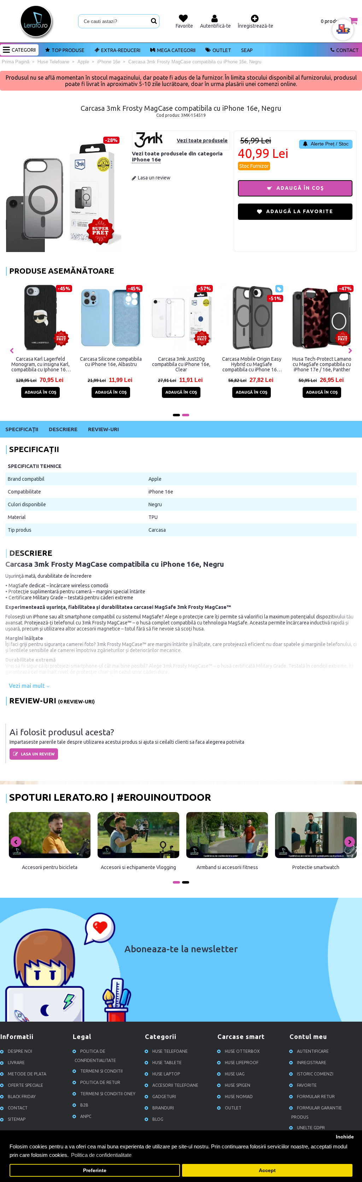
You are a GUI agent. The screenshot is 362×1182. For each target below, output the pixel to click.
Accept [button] (267, 1170)
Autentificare (313, 1051)
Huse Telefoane (170, 1051)
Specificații (21, 429)
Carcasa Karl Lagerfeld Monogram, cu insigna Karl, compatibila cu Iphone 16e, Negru (40, 364)
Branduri (163, 1108)
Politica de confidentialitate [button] (101, 1155)
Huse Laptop (166, 1074)
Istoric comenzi (315, 1074)
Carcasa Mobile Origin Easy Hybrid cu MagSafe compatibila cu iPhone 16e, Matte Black (251, 364)
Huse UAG (235, 1074)
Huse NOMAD (239, 1096)
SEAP (247, 50)
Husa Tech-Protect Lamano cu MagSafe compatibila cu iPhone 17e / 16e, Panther (321, 364)
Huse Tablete (167, 1062)
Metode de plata (27, 1074)
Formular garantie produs (316, 1112)
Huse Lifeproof (241, 1062)
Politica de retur (100, 1082)
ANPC (85, 1116)
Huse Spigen (237, 1085)
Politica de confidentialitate (95, 1056)
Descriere (63, 429)
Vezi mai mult (27, 686)
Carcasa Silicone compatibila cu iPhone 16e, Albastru (111, 361)
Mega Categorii (176, 50)
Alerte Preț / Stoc (329, 144)
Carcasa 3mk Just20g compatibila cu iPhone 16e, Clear (181, 364)
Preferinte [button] (94, 1170)
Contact (347, 50)
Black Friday (22, 1096)
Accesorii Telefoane (175, 1085)
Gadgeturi (164, 1096)
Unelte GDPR (311, 1127)
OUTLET (221, 50)
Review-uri (103, 429)
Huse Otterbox (242, 1051)
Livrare (16, 1062)
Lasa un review (154, 178)
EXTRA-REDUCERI (120, 50)
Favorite (307, 1085)
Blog (157, 1119)
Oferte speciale (25, 1085)
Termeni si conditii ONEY (107, 1093)
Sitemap (16, 1119)
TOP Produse (68, 50)
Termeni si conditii (101, 1071)
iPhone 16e (146, 159)
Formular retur (316, 1096)
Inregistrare (311, 1062)
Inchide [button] (345, 1137)
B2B (84, 1105)
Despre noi (20, 1051)
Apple (155, 479)
